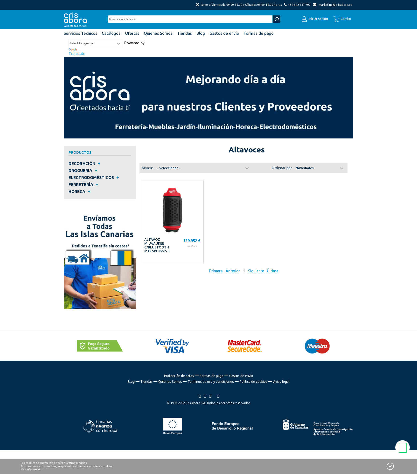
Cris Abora (77, 19)
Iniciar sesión (318, 19)
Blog (131, 382)
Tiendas (146, 382)
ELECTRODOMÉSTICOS (91, 177)
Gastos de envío (241, 376)
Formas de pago (211, 376)
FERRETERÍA (81, 184)
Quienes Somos (170, 382)
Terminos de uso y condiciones (211, 382)
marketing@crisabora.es (335, 4)
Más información (31, 469)
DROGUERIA (80, 170)
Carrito (345, 19)
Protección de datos (179, 376)
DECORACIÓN (82, 163)
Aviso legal (281, 382)
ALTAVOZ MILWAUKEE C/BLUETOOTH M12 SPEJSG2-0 (156, 245)
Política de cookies (253, 382)
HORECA (77, 191)
